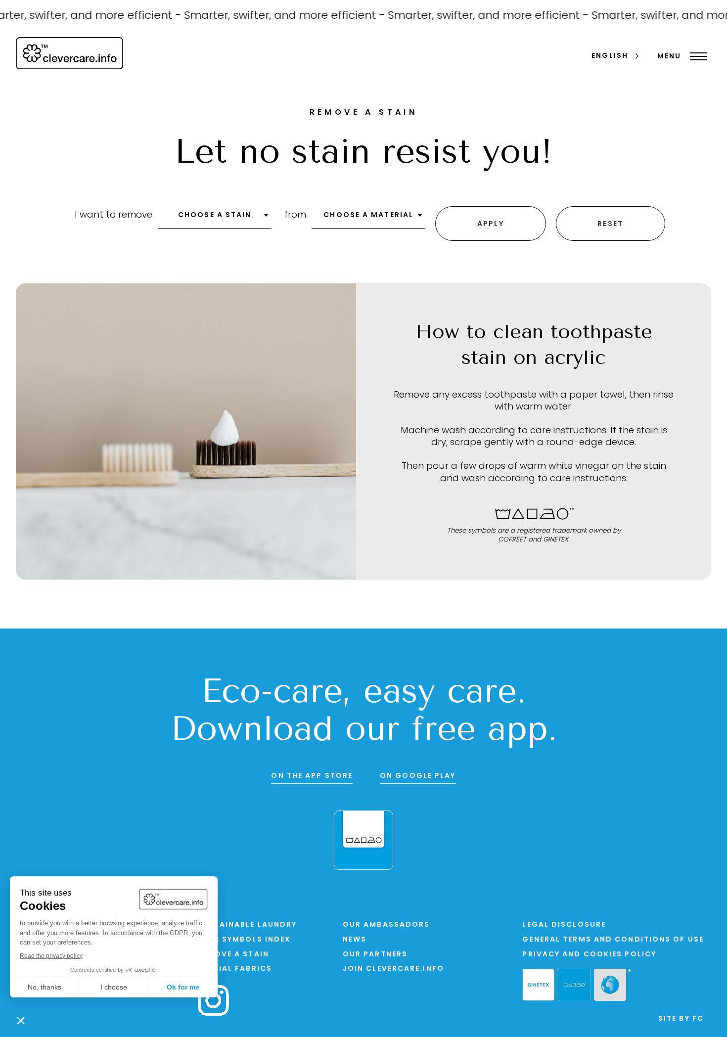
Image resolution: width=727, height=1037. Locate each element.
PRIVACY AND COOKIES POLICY (589, 954)
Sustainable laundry (247, 925)
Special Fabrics (235, 969)
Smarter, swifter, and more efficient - (275, 16)
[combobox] (215, 218)
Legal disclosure (564, 925)
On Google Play (417, 776)
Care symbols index (244, 940)
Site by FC (681, 1019)
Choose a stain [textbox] (214, 215)
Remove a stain (233, 954)
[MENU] (696, 56)
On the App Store (312, 776)
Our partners (375, 954)
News (354, 940)
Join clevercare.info (393, 969)
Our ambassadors (386, 925)
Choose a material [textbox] (368, 215)
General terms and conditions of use (613, 940)
